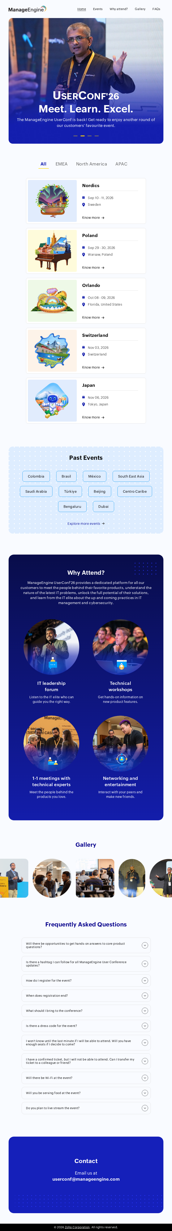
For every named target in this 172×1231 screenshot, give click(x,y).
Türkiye (70, 491)
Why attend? (119, 9)
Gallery (140, 9)
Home (81, 9)
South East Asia (131, 476)
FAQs (156, 9)
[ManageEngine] (27, 11)
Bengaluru (72, 506)
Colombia (36, 476)
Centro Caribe (135, 491)
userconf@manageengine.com (86, 1179)
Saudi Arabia (36, 491)
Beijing (100, 491)
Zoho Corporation (77, 1227)
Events (98, 9)
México (94, 476)
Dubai (103, 506)
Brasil (66, 476)
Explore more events (84, 523)
